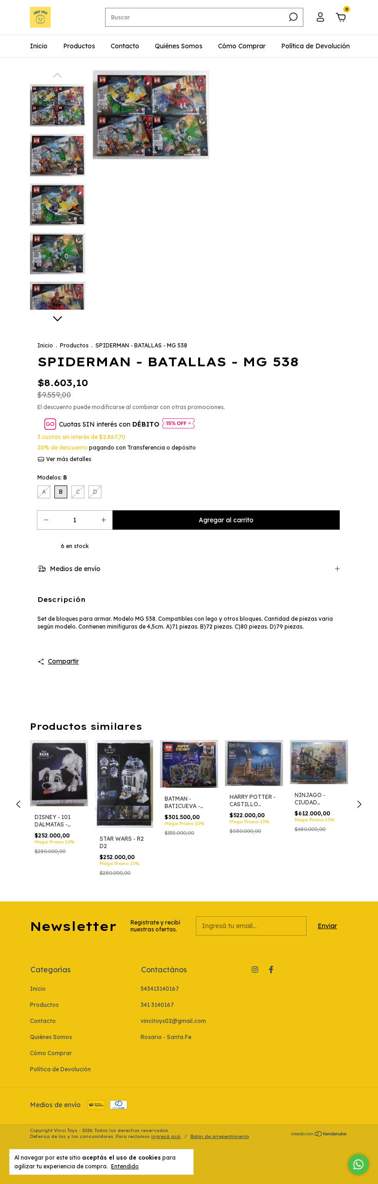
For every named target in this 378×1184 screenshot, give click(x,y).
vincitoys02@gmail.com (173, 1020)
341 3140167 (157, 1004)
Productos (79, 46)
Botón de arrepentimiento (219, 1136)
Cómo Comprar (242, 46)
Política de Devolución (315, 46)
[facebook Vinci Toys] (271, 969)
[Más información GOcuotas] (178, 424)
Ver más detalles (68, 459)
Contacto (125, 46)
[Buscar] (292, 17)
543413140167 (160, 988)
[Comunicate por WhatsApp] (358, 1164)
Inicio (38, 46)
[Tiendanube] (319, 1135)
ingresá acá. (166, 1136)
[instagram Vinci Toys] (255, 969)
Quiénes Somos (178, 46)
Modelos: (52, 477)
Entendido (125, 1166)
